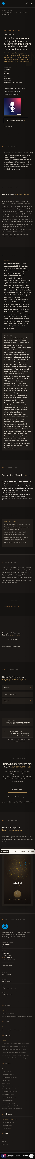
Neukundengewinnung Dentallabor (11, 1106)
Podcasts (11, 10)
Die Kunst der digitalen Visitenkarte (15, 12)
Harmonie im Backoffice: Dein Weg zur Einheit (14, 1049)
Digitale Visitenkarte (7, 1086)
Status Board (6, 1144)
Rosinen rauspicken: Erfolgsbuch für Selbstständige (15, 1043)
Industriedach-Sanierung (10, 1119)
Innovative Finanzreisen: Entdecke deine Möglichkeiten (16, 1058)
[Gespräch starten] (17, 893)
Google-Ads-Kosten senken (9, 1077)
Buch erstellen (6, 1069)
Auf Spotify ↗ (8, 127)
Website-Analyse (7, 1139)
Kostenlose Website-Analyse (11, 646)
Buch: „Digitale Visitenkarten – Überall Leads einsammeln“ (17, 1016)
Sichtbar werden (6, 1083)
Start (4, 10)
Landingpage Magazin (8, 1122)
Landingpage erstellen (8, 1074)
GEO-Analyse (6, 1142)
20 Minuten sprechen (11, 639)
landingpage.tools (7, 995)
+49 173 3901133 (6, 974)
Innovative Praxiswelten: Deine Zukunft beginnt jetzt (15, 1055)
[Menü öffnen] (31, 4)
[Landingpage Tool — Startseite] (3, 3)
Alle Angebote (6, 1010)
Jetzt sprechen (16, 790)
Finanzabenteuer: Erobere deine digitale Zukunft (14, 1046)
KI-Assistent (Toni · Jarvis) (9, 1089)
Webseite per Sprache (8, 1094)
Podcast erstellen (6, 1071)
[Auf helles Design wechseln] (26, 3)
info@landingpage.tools (9, 988)
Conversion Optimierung (8, 1103)
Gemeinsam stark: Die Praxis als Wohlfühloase (14, 1052)
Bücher (4, 1040)
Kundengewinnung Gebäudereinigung (12, 1108)
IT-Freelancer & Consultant (9, 1097)
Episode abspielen (15, 120)
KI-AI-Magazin (6, 1128)
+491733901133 (6, 981)
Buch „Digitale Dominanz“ (8, 1013)
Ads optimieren (6, 1080)
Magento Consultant (7, 1100)
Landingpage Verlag (8, 1125)
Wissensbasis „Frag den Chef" (10, 1091)
